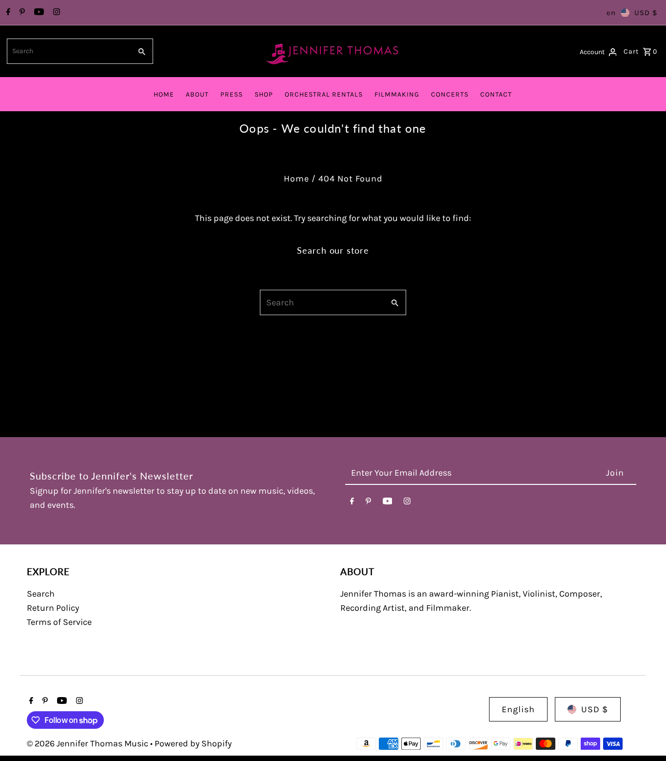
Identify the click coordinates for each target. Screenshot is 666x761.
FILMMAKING (396, 94)
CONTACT (496, 94)
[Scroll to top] (645, 735)
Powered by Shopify (193, 743)
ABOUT (197, 94)
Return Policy (53, 607)
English (518, 709)
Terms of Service (59, 622)
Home (296, 178)
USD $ (645, 12)
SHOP (264, 94)
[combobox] (68, 51)
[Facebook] (7, 12)
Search (41, 593)
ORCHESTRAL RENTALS (324, 94)
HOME (164, 94)
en (611, 12)
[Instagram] (55, 12)
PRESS (231, 94)
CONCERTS (450, 94)
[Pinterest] (21, 12)
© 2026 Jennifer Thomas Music (88, 743)
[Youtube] (38, 12)
